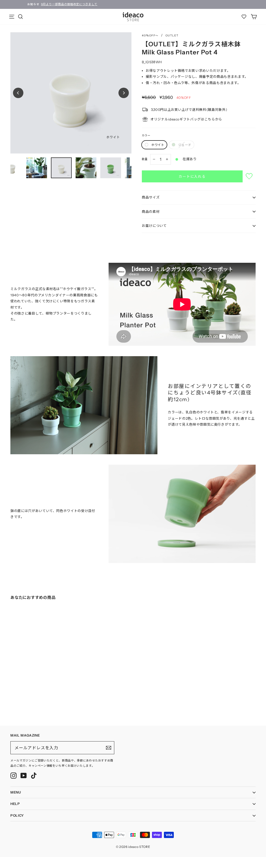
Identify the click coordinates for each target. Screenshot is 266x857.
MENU (15, 792)
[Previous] (18, 93)
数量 (145, 159)
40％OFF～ (150, 35)
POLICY (17, 815)
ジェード (184, 145)
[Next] (123, 93)
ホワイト (157, 145)
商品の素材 (150, 211)
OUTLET (172, 35)
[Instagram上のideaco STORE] (13, 775)
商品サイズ (150, 197)
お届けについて (154, 225)
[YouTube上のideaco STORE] (24, 775)
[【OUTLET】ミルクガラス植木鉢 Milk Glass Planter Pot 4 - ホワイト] (12, 695)
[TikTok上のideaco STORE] (34, 775)
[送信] (108, 747)
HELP (15, 804)
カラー (146, 135)
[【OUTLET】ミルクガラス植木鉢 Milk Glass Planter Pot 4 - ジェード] (17, 695)
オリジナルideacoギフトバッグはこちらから (186, 119)
